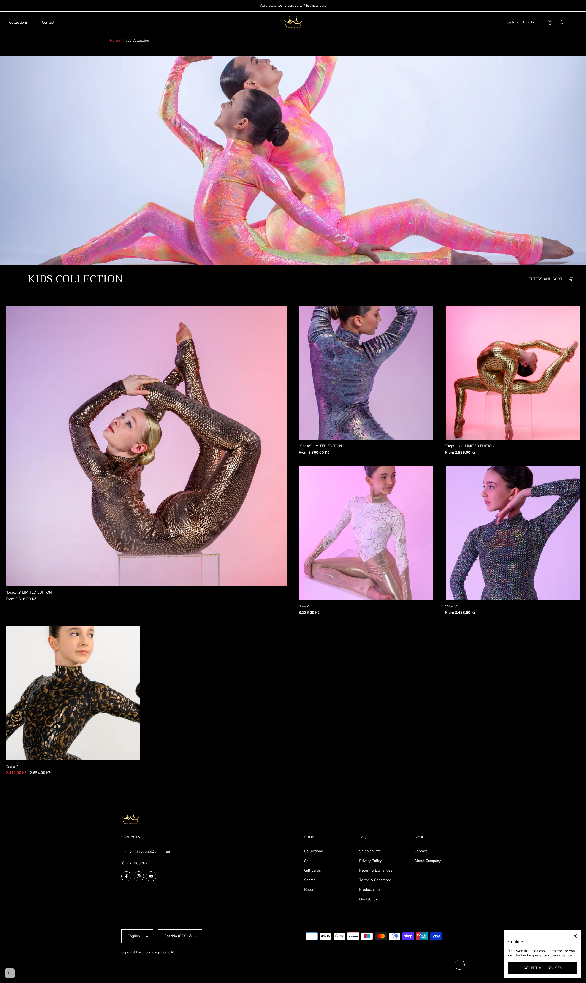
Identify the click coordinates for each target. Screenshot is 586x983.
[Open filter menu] (571, 279)
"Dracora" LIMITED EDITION (29, 592)
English (507, 22)
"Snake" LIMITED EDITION (320, 446)
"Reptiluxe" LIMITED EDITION (469, 446)
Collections (313, 851)
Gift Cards (312, 870)
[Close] (575, 936)
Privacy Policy (370, 860)
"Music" (451, 606)
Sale (308, 860)
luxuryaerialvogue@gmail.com (146, 851)
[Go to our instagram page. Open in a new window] (139, 876)
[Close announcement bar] (574, 6)
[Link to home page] (130, 819)
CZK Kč (529, 22)
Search (309, 880)
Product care (369, 889)
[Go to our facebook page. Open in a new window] (126, 876)
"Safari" (12, 766)
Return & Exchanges (375, 870)
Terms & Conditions (375, 880)
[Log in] (550, 22)
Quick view (146, 445)
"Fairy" (304, 606)
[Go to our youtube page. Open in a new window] (151, 876)
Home (115, 40)
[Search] (562, 22)
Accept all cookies (542, 967)
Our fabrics (368, 899)
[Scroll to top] (460, 965)
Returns (310, 889)
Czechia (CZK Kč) (178, 936)
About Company (427, 860)
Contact (420, 851)
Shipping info (370, 851)
